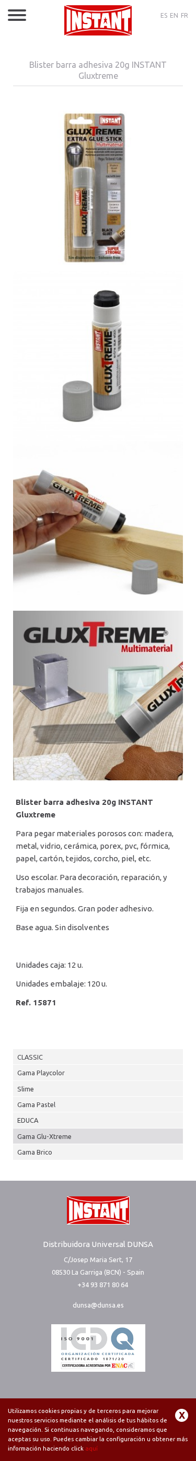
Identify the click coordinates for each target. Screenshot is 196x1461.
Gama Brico (34, 1152)
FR (184, 15)
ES (163, 15)
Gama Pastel (36, 1104)
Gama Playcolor (41, 1072)
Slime (25, 1088)
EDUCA (27, 1120)
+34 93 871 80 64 (102, 1284)
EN (174, 15)
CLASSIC (30, 1057)
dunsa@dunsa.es (98, 1305)
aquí (91, 1448)
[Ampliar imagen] (98, 186)
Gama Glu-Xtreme (44, 1136)
